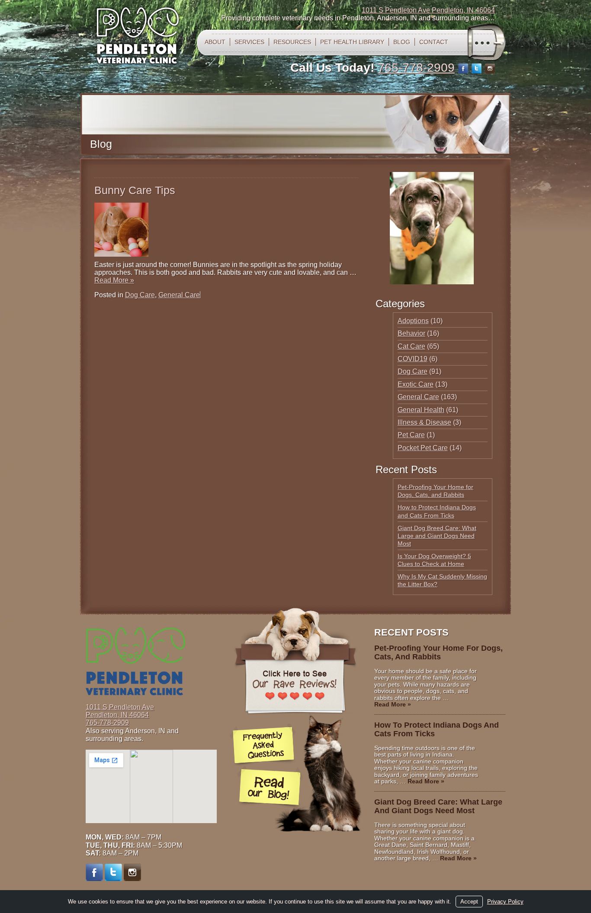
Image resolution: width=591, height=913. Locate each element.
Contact (433, 41)
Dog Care (140, 295)
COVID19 (412, 359)
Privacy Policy (505, 901)
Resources (292, 41)
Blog (401, 41)
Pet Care (411, 435)
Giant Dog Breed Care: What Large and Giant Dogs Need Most (437, 536)
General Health (421, 410)
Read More (114, 280)
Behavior (411, 333)
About (215, 41)
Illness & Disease (424, 422)
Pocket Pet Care (423, 448)
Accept (469, 901)
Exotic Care (416, 384)
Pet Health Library (352, 41)
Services (249, 41)
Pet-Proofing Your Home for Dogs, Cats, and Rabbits (438, 652)
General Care (179, 295)
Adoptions (413, 320)
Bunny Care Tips (134, 190)
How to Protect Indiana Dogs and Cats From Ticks (436, 729)
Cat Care (411, 346)
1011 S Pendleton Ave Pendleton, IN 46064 (428, 10)
